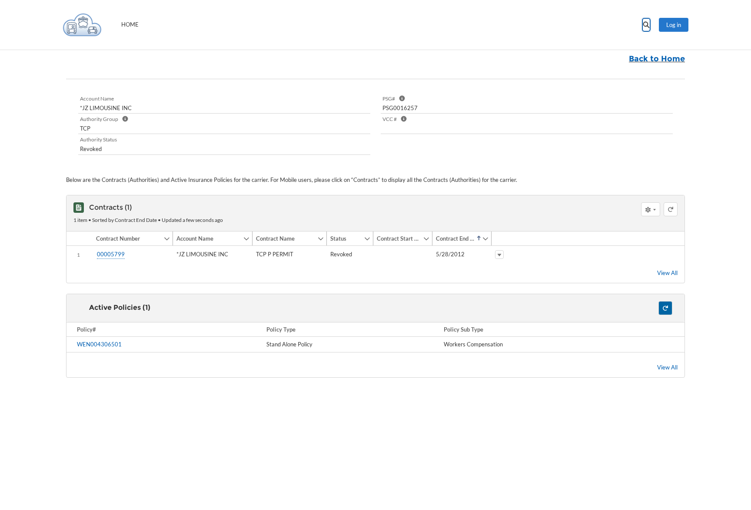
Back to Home (657, 59)
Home (130, 24)
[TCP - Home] (82, 25)
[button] (128, 238)
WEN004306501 (99, 344)
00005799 (111, 254)
